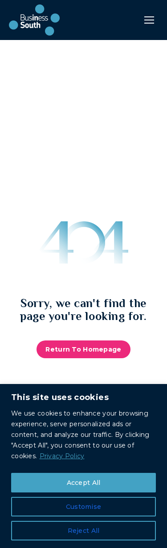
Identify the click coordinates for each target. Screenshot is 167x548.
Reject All (84, 531)
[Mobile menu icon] (149, 20)
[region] (83, 466)
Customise (84, 507)
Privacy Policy (62, 456)
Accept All (84, 483)
